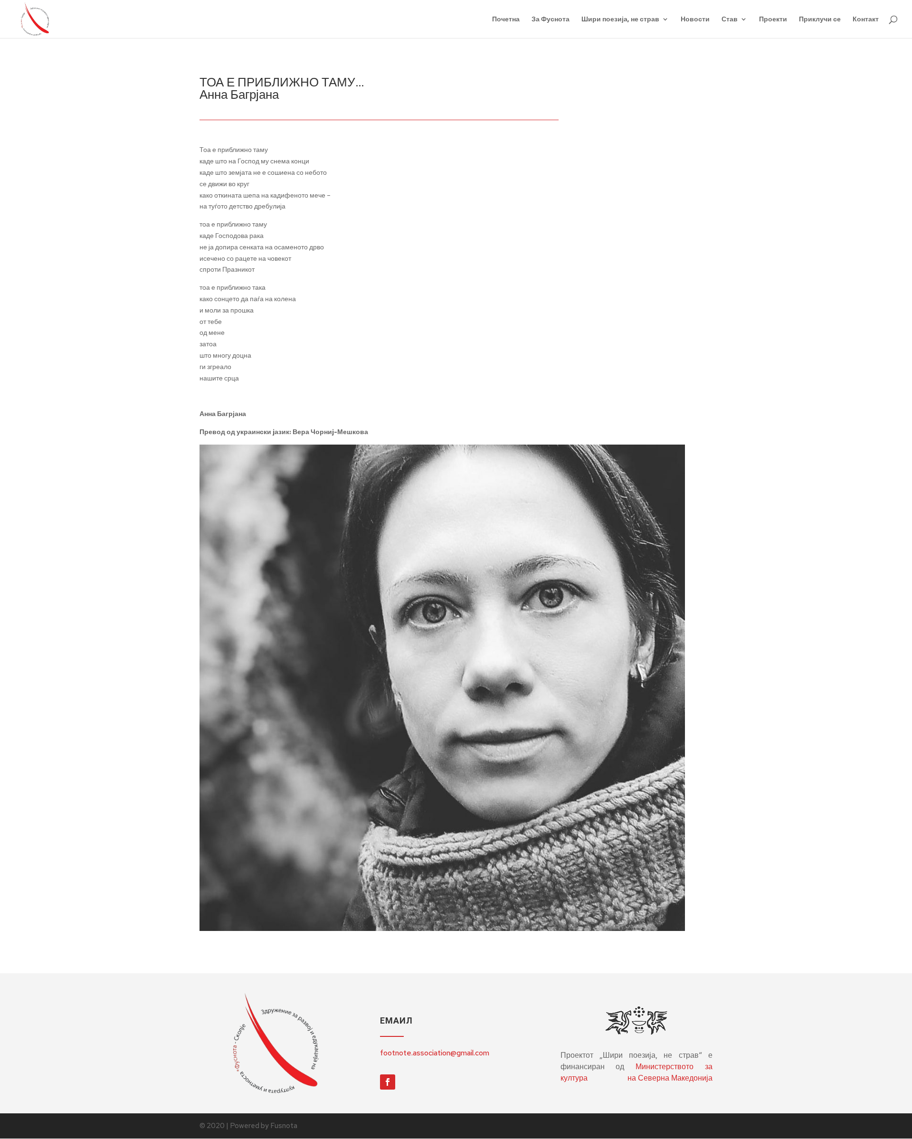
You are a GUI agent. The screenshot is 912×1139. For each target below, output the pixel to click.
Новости (695, 19)
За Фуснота (551, 19)
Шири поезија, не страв (620, 19)
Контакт (866, 19)
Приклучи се (820, 19)
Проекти (773, 19)
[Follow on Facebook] (387, 1082)
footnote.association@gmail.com (434, 1053)
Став (730, 19)
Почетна (506, 19)
